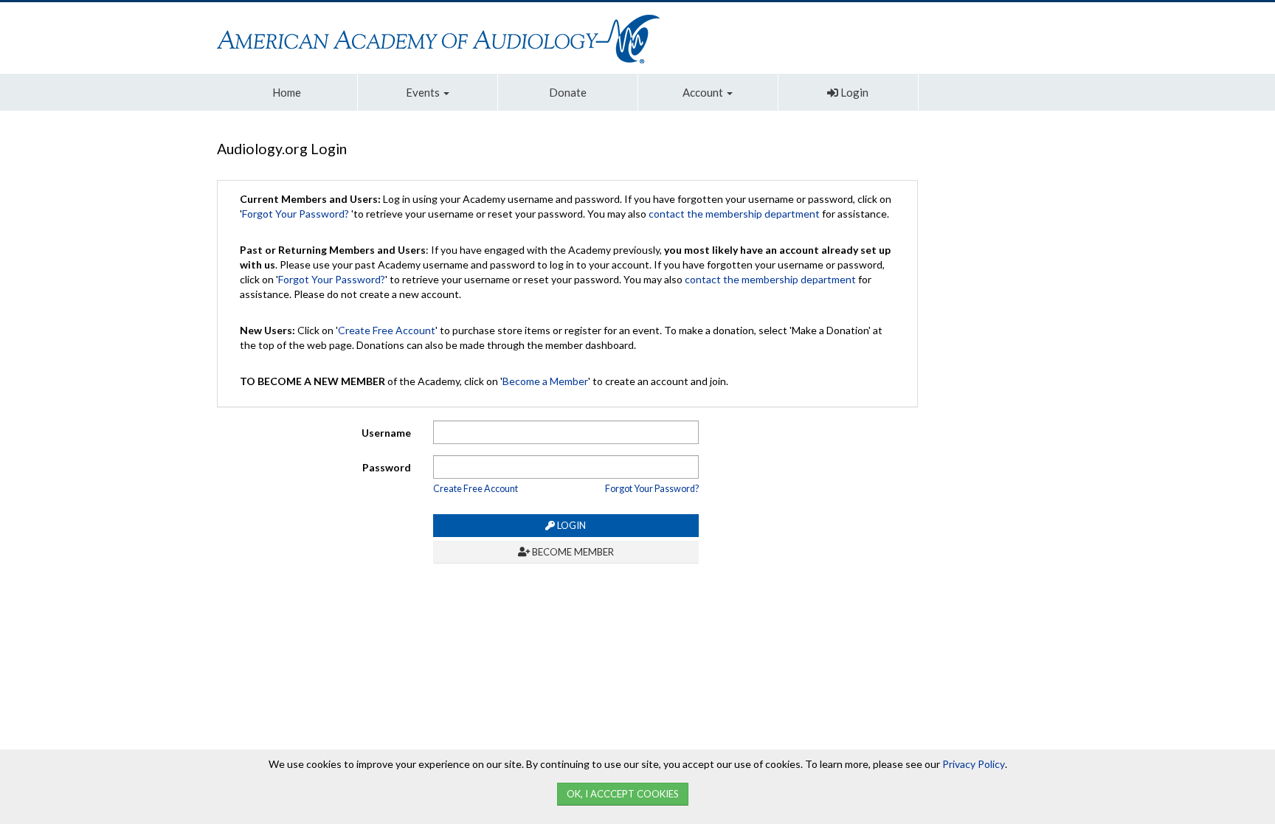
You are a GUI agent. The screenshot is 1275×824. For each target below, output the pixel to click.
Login (853, 92)
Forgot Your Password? (295, 213)
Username (386, 432)
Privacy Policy (973, 764)
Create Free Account (386, 330)
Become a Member (545, 381)
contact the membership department (734, 213)
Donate (568, 92)
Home (286, 92)
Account (704, 92)
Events (424, 92)
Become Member (572, 552)
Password (386, 467)
